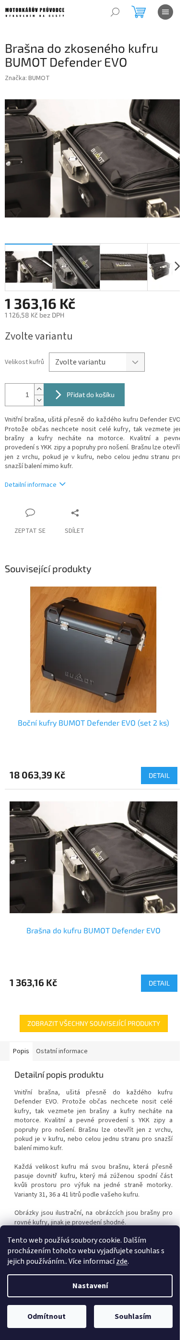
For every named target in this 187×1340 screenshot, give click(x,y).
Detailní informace (31, 485)
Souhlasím (133, 1316)
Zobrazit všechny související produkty (93, 1023)
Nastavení (90, 1286)
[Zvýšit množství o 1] (39, 389)
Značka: (27, 78)
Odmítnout (46, 1316)
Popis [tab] (21, 1051)
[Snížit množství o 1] (39, 400)
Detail (159, 775)
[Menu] (165, 12)
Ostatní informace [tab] (62, 1051)
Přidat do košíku (91, 394)
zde (122, 1261)
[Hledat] (115, 12)
